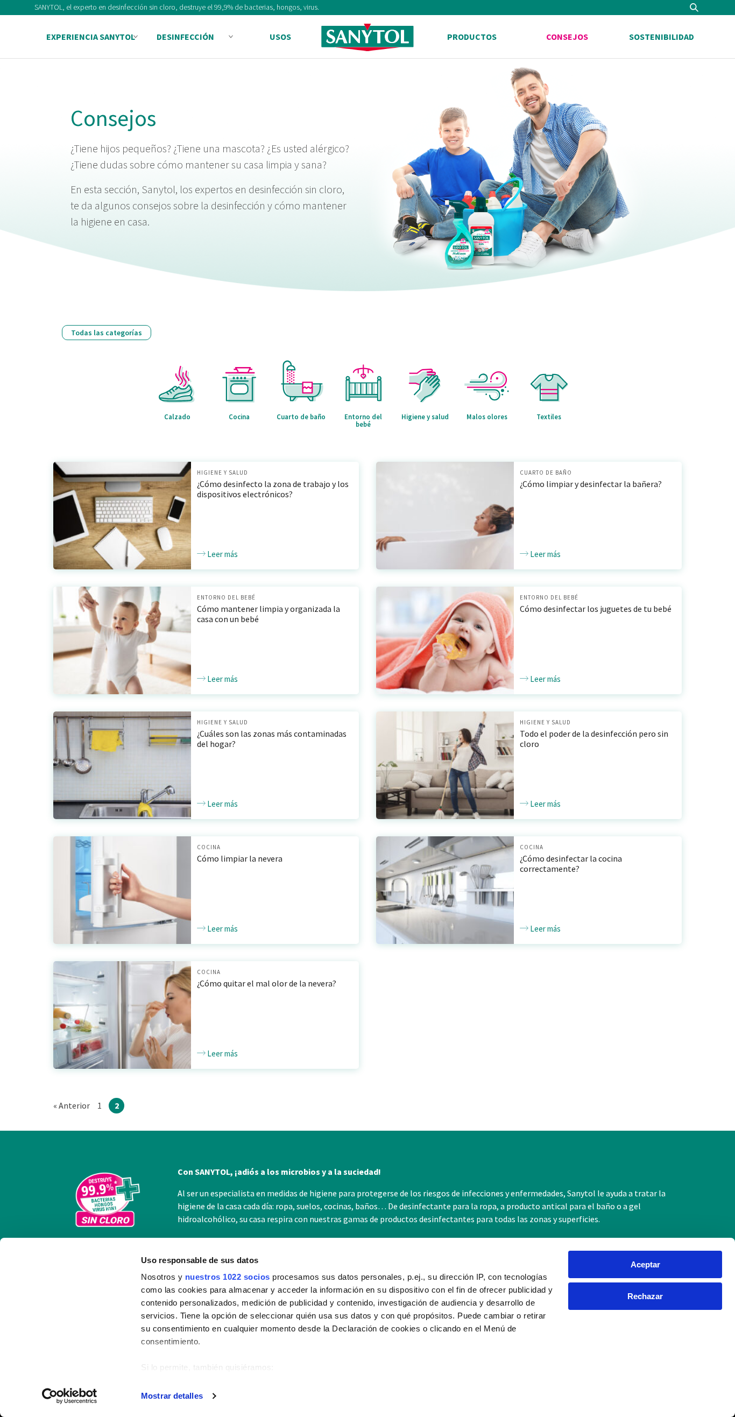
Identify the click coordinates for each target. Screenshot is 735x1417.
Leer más (222, 554)
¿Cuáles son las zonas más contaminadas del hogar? (272, 738)
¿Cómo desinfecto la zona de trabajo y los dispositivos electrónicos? (273, 488)
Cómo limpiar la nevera (239, 858)
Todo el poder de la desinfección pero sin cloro (594, 738)
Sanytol (367, 37)
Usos (280, 36)
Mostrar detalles (172, 1395)
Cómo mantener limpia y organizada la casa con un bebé (268, 613)
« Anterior (71, 1105)
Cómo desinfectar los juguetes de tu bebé (596, 608)
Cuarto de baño (546, 472)
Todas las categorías (106, 332)
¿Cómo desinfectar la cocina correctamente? (571, 863)
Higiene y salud (222, 472)
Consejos (567, 36)
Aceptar (645, 1264)
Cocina (209, 847)
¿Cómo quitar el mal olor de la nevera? (266, 983)
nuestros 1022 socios (227, 1276)
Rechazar (645, 1296)
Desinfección (185, 36)
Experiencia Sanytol (90, 36)
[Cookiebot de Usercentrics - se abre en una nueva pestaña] (70, 1396)
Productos (472, 36)
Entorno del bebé (226, 597)
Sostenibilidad (661, 36)
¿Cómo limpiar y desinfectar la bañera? (591, 483)
